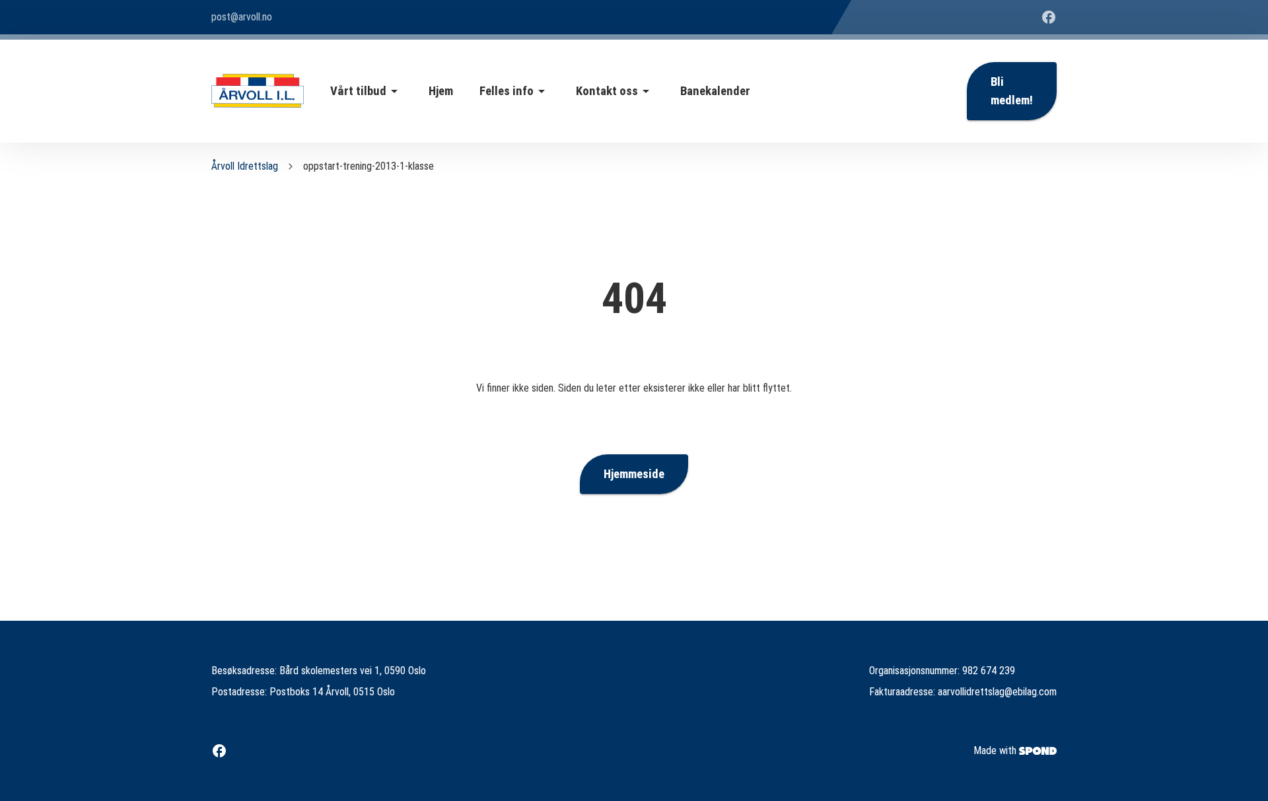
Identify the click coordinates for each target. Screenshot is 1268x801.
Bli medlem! (1012, 91)
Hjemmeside (634, 474)
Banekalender (715, 91)
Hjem (441, 91)
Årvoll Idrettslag (244, 166)
